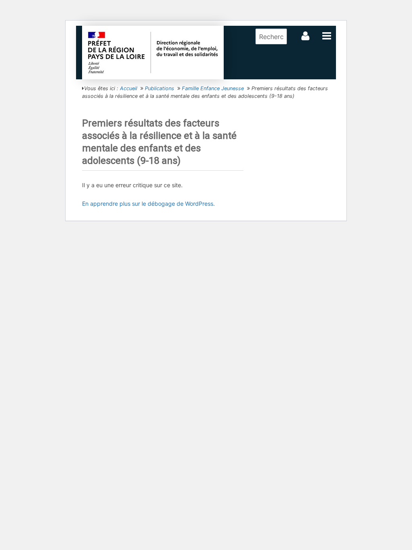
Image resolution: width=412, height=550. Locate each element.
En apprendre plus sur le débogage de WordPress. (148, 203)
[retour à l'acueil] (153, 52)
